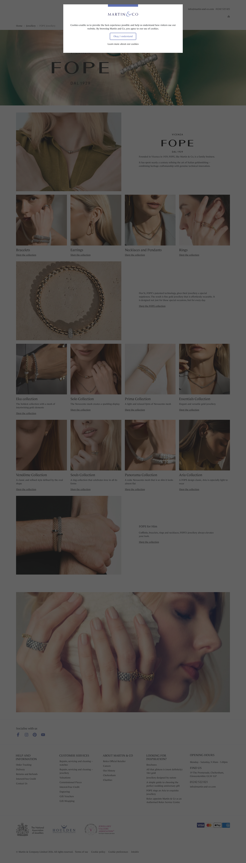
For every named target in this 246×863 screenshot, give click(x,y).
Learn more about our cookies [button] (123, 44)
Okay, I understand (123, 36)
